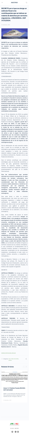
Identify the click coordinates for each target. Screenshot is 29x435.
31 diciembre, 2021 (7, 400)
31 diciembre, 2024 (5, 24)
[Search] (26, 2)
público (10, 360)
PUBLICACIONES (15, 358)
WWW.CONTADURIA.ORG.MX (8, 353)
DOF (9, 358)
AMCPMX (14, 2)
